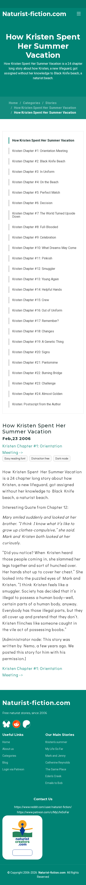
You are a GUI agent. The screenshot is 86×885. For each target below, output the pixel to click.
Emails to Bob (54, 783)
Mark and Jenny (55, 755)
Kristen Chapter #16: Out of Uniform (37, 310)
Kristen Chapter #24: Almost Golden (37, 394)
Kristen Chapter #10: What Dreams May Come (44, 248)
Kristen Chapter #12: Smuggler (33, 269)
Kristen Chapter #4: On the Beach (35, 182)
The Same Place (55, 769)
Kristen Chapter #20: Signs (31, 352)
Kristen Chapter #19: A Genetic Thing (38, 342)
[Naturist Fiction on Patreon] (26, 724)
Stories (51, 103)
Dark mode (61, 458)
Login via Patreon (13, 769)
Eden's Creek (53, 776)
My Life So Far (54, 748)
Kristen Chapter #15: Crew (30, 300)
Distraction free (40, 458)
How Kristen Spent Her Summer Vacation (45, 108)
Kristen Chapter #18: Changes (33, 331)
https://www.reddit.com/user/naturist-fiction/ (43, 807)
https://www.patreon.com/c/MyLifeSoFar (43, 812)
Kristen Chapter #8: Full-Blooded (35, 227)
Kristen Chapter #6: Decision (32, 203)
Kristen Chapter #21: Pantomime (35, 362)
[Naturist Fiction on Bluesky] (6, 724)
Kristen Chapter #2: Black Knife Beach (38, 161)
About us (8, 748)
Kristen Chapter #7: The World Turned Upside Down (43, 214)
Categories (31, 103)
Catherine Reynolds (57, 762)
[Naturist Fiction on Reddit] (16, 724)
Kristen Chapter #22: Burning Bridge (37, 373)
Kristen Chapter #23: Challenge (34, 383)
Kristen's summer (56, 742)
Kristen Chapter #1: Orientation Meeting (40, 151)
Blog (5, 762)
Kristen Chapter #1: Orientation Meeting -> (32, 449)
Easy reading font (15, 458)
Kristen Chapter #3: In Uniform (33, 172)
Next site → (22, 852)
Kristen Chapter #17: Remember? (35, 321)
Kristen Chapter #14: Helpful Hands (37, 289)
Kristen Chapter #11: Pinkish (32, 258)
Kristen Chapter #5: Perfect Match (36, 192)
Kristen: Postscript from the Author (36, 404)
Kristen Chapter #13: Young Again (35, 279)
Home (13, 103)
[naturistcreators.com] (22, 831)
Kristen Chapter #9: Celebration (34, 237)
